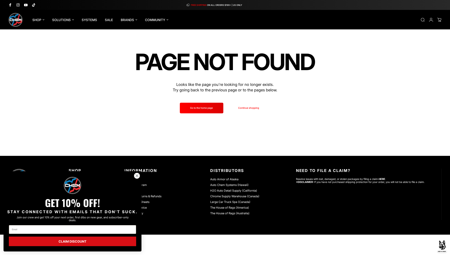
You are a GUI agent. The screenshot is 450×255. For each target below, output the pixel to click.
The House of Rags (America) (229, 207)
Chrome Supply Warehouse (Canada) (234, 196)
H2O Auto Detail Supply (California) (233, 190)
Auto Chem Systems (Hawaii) (229, 185)
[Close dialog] (137, 176)
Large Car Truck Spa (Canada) (230, 202)
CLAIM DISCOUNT (72, 241)
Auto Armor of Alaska (224, 179)
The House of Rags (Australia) (229, 213)
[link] (72, 185)
